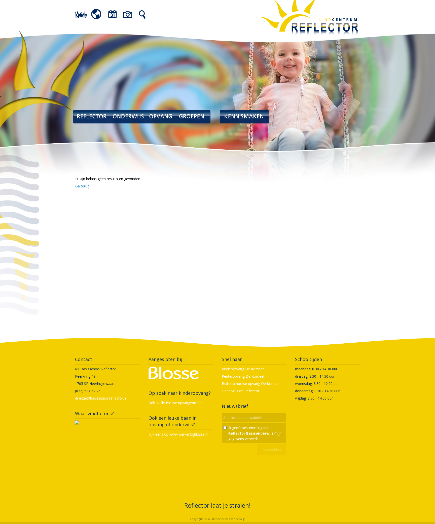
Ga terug (82, 186)
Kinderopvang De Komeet (243, 369)
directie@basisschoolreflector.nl (101, 398)
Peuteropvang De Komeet (243, 376)
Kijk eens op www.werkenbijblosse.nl (178, 434)
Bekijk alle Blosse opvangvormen (176, 402)
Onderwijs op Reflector (240, 390)
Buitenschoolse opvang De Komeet (251, 383)
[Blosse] (174, 377)
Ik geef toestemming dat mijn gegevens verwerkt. (254, 433)
